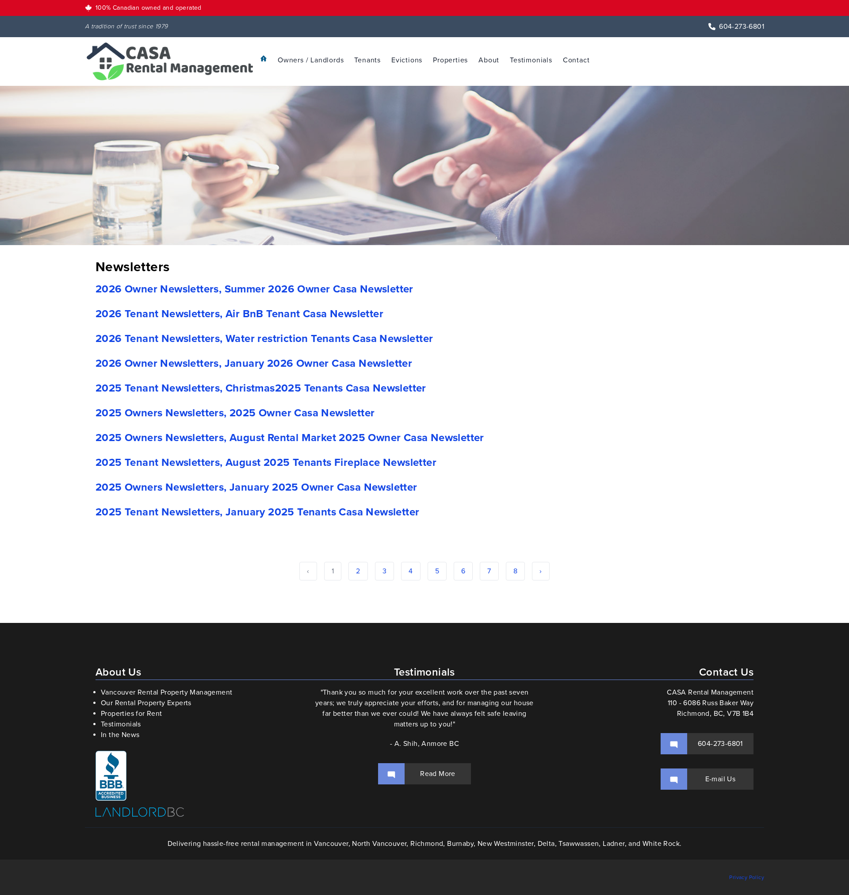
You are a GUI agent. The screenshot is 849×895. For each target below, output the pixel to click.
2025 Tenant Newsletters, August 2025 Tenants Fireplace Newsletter (266, 462)
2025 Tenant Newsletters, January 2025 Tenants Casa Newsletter (257, 512)
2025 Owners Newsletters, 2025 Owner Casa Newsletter (235, 413)
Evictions (406, 60)
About (488, 60)
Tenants (367, 60)
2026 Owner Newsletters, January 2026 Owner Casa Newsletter (254, 363)
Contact (576, 60)
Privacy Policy (746, 877)
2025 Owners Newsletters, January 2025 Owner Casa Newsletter (256, 487)
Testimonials (531, 60)
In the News (120, 734)
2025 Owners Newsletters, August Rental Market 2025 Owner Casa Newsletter (290, 437)
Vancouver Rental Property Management (166, 692)
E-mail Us (720, 779)
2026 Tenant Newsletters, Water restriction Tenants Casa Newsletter (264, 338)
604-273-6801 (741, 26)
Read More (437, 773)
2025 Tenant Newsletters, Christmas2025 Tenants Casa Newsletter (261, 388)
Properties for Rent (131, 713)
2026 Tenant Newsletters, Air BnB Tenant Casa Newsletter (239, 313)
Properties (450, 60)
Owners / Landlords (311, 60)
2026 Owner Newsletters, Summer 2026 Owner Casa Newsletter (254, 289)
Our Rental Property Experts (146, 703)
